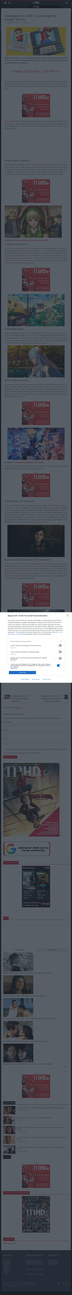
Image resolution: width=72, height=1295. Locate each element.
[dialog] (36, 647)
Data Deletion (25, 679)
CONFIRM (22, 672)
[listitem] (36, 641)
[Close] (68, 616)
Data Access (36, 679)
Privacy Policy (47, 679)
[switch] (59, 645)
